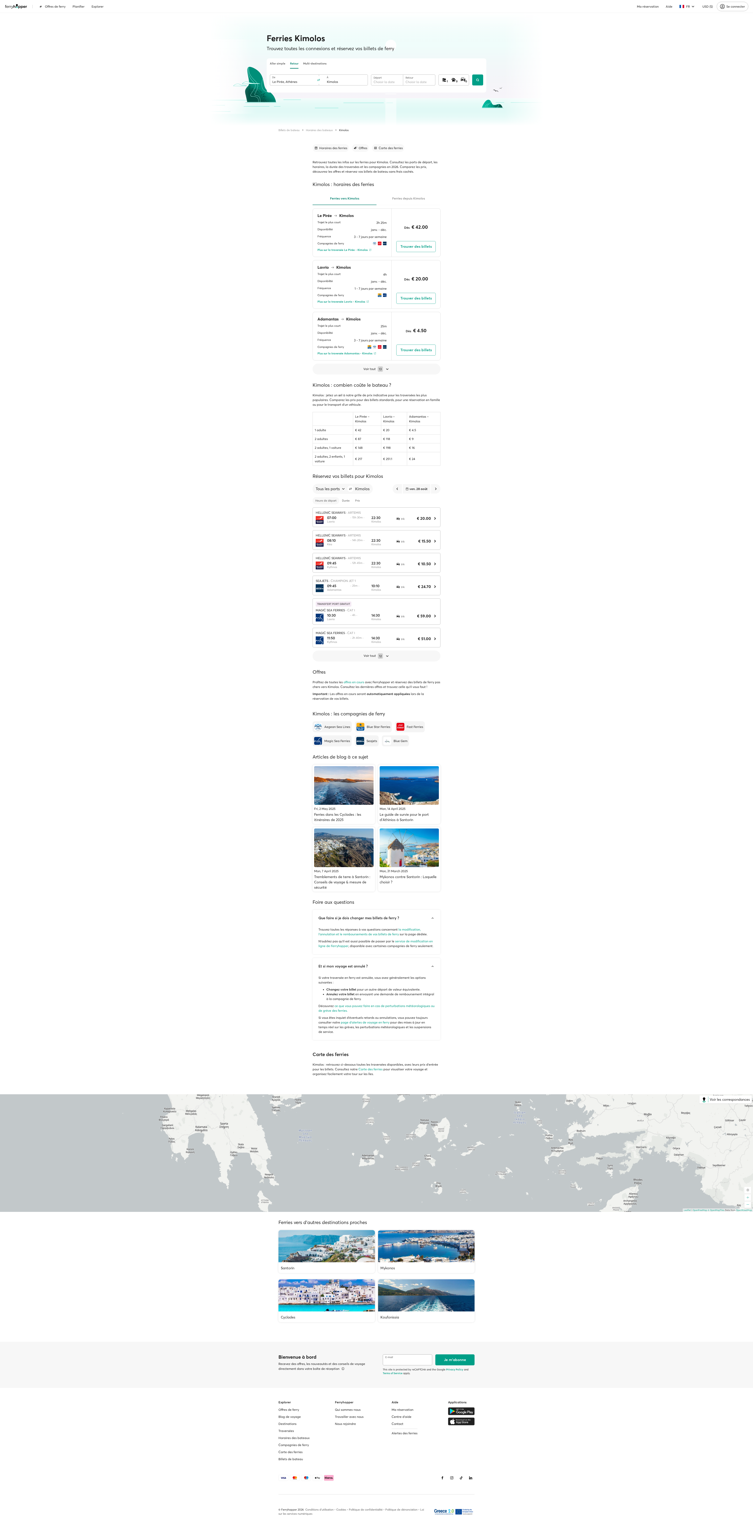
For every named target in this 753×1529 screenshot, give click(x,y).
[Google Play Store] (461, 1411)
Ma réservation (648, 6)
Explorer (98, 6)
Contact (397, 1424)
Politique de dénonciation (401, 1509)
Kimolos (344, 130)
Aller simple (277, 63)
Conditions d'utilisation (319, 1509)
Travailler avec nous (349, 1417)
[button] (350, 488)
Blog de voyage (289, 1417)
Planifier (79, 6)
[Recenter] (747, 1190)
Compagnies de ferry (293, 1445)
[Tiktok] (461, 1478)
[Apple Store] (461, 1421)
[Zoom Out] (747, 1204)
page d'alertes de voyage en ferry (365, 1022)
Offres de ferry (55, 6)
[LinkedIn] (471, 1478)
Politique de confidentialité (366, 1509)
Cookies (341, 1509)
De (273, 77)
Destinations (287, 1424)
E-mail (389, 1357)
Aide (669, 6)
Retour (294, 63)
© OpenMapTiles (716, 1210)
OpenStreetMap (744, 1210)
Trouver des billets (416, 246)
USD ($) (707, 6)
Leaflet (687, 1210)
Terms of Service (392, 1373)
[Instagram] (452, 1478)
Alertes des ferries (404, 1433)
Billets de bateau (289, 130)
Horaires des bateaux (319, 130)
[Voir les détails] (343, 1368)
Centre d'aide (401, 1417)
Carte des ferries (370, 1069)
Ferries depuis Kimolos (408, 198)
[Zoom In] (747, 1197)
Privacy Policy (454, 1369)
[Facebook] (442, 1478)
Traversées (286, 1431)
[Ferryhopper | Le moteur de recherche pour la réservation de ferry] (16, 6)
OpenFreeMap (700, 1210)
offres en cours (354, 682)
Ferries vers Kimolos (344, 198)
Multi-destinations (314, 63)
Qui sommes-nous (348, 1410)
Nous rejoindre (345, 1424)
